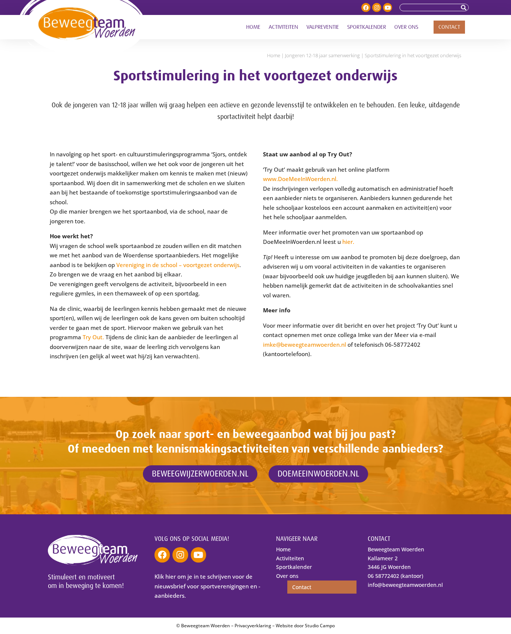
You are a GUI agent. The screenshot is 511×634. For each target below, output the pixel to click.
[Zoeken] (464, 7)
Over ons (406, 27)
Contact (449, 27)
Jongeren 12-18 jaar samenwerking (322, 55)
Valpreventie (322, 27)
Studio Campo (320, 625)
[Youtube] (387, 7)
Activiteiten (283, 27)
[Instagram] (376, 7)
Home (253, 27)
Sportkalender (366, 27)
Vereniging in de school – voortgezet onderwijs (177, 265)
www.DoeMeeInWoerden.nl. (300, 179)
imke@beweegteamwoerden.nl (304, 344)
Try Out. (93, 337)
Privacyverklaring (253, 625)
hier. (348, 241)
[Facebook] (365, 7)
